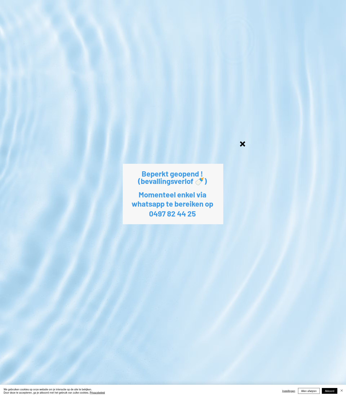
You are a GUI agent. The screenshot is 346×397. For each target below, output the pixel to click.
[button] (242, 144)
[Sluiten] (342, 391)
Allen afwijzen (309, 391)
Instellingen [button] (288, 391)
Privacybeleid (97, 392)
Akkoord (329, 391)
